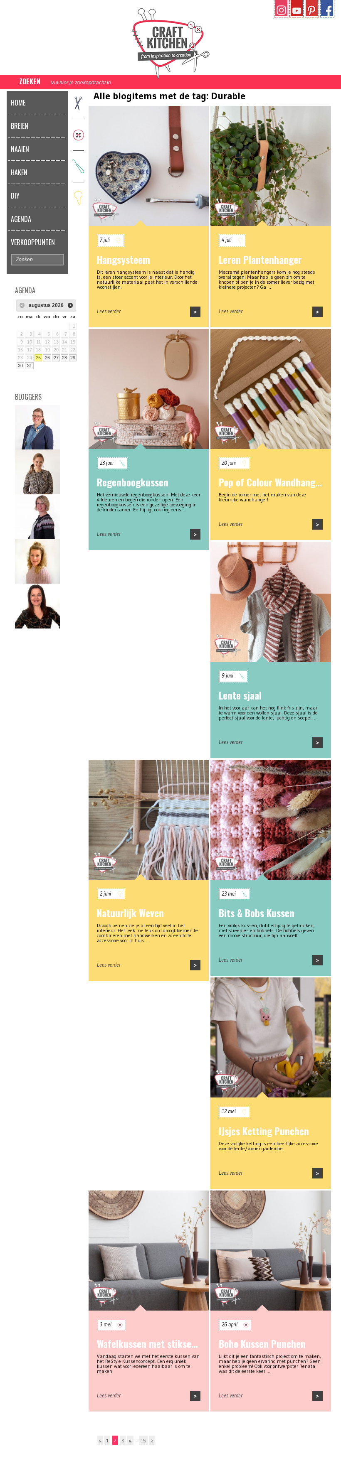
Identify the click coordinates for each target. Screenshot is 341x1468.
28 (64, 357)
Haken (19, 172)
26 (47, 357)
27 (56, 357)
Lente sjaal (240, 695)
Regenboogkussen (132, 482)
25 (38, 357)
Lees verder (109, 311)
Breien (19, 126)
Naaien (20, 149)
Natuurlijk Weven (130, 913)
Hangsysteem (123, 260)
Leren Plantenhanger (260, 260)
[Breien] (78, 103)
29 (72, 357)
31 (29, 365)
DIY (15, 196)
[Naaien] (78, 134)
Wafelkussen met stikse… (147, 1344)
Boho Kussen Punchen (262, 1344)
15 (143, 1440)
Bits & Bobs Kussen (256, 913)
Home (18, 103)
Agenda (21, 219)
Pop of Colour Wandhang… (270, 482)
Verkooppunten (33, 242)
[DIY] (78, 197)
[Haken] (78, 166)
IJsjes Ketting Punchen (264, 1131)
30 (20, 365)
